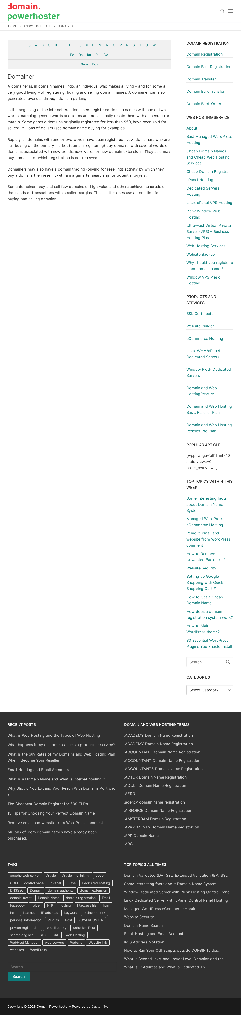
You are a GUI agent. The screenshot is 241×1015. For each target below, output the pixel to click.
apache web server (25, 875)
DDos (71, 883)
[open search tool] (222, 11)
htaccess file (86, 905)
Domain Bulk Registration (208, 66)
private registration (24, 928)
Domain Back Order (203, 103)
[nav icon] (230, 11)
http (13, 913)
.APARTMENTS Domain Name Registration (161, 827)
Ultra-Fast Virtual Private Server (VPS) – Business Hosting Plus (208, 231)
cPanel (56, 883)
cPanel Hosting (199, 179)
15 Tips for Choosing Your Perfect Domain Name (51, 813)
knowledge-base (37, 26)
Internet (29, 913)
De (72, 55)
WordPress (38, 950)
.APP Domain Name (141, 835)
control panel (34, 883)
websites (17, 950)
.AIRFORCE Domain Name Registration (158, 810)
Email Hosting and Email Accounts (38, 769)
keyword (70, 913)
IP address (49, 913)
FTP (50, 905)
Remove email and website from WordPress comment (55, 822)
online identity (94, 913)
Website (76, 942)
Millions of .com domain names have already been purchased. (52, 835)
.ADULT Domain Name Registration (155, 785)
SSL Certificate (199, 313)
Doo (95, 64)
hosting (65, 905)
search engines (21, 935)
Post (68, 920)
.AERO (129, 793)
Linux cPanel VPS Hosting (209, 202)
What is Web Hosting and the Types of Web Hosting (54, 735)
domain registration (81, 898)
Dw (106, 55)
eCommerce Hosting (204, 338)
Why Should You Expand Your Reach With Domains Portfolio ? (62, 791)
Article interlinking (75, 875)
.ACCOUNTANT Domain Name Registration (162, 752)
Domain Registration (204, 54)
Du (97, 55)
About (191, 128)
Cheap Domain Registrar (208, 171)
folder (36, 905)
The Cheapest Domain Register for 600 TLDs (48, 803)
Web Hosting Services (205, 245)
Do (89, 55)
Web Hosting (75, 935)
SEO (43, 935)
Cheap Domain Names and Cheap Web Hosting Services (208, 157)
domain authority (61, 890)
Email (106, 898)
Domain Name (49, 898)
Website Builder (200, 326)
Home (12, 26)
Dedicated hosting (96, 883)
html (106, 905)
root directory (56, 928)
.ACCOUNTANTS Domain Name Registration (163, 768)
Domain (35, 890)
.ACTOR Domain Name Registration (155, 777)
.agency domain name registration (154, 802)
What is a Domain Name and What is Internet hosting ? (56, 779)
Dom (84, 64)
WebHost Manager (24, 942)
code (100, 875)
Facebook (17, 905)
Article (51, 875)
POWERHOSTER (90, 920)
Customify (99, 1006)
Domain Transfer (201, 79)
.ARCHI (130, 843)
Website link (98, 942)
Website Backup (200, 254)
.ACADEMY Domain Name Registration (158, 735)
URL (56, 935)
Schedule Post (84, 928)
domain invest (21, 898)
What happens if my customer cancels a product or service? (61, 744)
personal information (25, 920)
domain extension (93, 890)
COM (14, 883)
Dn (80, 55)
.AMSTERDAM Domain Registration (155, 818)
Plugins (53, 920)
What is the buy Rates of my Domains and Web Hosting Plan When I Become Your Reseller (61, 757)
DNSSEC (17, 890)
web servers (54, 942)
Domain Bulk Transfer (205, 91)
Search (18, 976)
